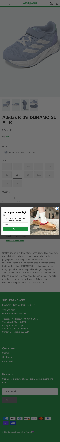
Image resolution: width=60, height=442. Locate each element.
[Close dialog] (56, 208)
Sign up (16, 229)
